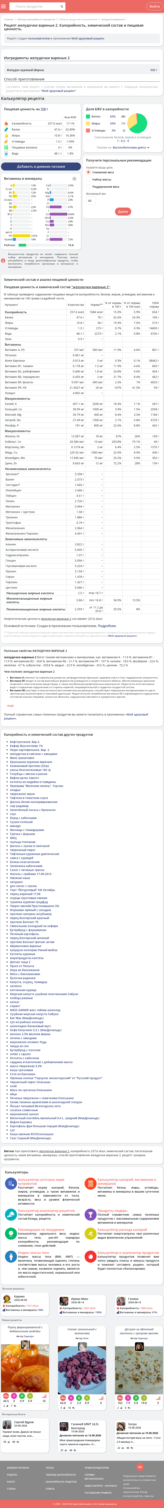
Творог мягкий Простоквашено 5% (34, 906)
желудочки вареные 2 (113, 19)
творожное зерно (22, 794)
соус (13, 814)
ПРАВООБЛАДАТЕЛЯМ (97, 1467)
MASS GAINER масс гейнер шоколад (35, 1010)
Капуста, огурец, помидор (28, 982)
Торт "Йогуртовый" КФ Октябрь (32, 890)
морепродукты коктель (27, 958)
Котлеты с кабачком (24, 1058)
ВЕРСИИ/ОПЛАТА (94, 1478)
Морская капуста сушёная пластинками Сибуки (44, 994)
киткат (14, 1002)
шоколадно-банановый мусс (30, 1026)
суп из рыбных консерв (26, 1022)
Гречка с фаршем (22, 834)
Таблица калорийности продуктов (36, 19)
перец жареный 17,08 (25, 894)
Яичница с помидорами (27, 830)
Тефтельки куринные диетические (34, 854)
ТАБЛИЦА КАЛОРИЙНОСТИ (61, 1474)
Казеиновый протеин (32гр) (29, 766)
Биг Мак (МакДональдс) (26, 1018)
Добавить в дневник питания (41, 166)
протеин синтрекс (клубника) (31, 914)
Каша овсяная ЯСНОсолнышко (32, 1134)
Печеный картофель (24, 934)
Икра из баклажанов (24, 970)
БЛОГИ (11, 1481)
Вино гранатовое (22, 758)
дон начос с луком (23, 886)
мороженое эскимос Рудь (28, 1042)
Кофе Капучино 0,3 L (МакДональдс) (35, 1030)
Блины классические (25, 862)
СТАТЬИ (11, 1488)
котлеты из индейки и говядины (33, 782)
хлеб (13, 1086)
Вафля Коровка (21, 1122)
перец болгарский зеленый (29, 938)
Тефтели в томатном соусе (29, 798)
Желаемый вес (96, 194)
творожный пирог (23, 850)
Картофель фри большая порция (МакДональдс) (44, 1126)
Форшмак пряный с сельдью (30, 910)
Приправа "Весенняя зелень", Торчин (36, 786)
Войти (155, 6)
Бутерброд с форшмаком (28, 930)
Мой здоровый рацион (87, 38)
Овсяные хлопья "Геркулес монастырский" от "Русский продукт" (56, 1078)
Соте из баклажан (22, 1074)
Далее (123, 211)
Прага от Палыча (22, 966)
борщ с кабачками (23, 818)
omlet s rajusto (20, 1054)
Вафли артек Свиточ (24, 778)
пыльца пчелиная (22, 842)
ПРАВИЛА (106, 1492)
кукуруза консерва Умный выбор (33, 950)
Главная (8, 19)
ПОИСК (50, 1467)
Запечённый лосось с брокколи (32, 810)
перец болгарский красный (29, 918)
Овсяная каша (20, 878)
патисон (16, 986)
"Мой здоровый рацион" (58, 91)
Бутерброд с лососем (25, 1050)
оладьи (15, 790)
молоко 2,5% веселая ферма (30, 1034)
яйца (13, 1094)
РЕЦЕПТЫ (12, 1474)
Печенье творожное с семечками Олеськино (42, 1098)
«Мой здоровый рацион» (122, 635)
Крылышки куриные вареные (31, 762)
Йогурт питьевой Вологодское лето (35, 1106)
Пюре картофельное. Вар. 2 (29, 750)
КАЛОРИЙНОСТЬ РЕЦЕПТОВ (61, 1481)
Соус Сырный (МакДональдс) (30, 1138)
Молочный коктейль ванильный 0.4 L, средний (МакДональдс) (54, 1118)
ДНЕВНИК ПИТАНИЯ (18, 1467)
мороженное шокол (24, 1114)
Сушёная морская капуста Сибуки (34, 1014)
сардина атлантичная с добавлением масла (41, 1062)
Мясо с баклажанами (25, 974)
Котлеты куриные (22, 954)
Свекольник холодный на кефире (34, 926)
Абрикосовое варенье (25, 946)
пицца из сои (19, 1046)
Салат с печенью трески (27, 870)
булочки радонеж (23, 978)
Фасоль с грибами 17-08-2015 (30, 874)
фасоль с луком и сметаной (29, 846)
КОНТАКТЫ (111, 1485)
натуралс (16, 882)
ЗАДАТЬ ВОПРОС (94, 1485)
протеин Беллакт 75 (24, 922)
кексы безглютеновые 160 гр (30, 770)
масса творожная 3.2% (26, 1066)
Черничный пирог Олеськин (30, 1082)
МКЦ (13, 838)
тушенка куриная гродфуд (29, 902)
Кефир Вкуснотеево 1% (26, 746)
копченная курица (23, 990)
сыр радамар (19, 806)
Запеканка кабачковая (26, 866)
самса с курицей (21, 858)
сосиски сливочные (24, 1110)
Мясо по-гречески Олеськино (31, 1090)
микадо (15, 826)
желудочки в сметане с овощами (33, 754)
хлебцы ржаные (21, 998)
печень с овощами (23, 1038)
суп (12, 1130)
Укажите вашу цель (99, 167)
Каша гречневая (21, 1070)
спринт (15, 1006)
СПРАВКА (90, 1474)
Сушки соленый (21, 822)
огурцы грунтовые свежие (28, 898)
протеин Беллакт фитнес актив (32, 942)
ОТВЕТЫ (50, 1488)
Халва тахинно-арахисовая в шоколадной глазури (46, 1102)
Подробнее (107, 626)
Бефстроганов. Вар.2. (25, 742)
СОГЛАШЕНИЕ (92, 1492)
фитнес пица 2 (20, 962)
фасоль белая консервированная (33, 802)
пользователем (39, 38)
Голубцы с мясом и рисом (28, 774)
